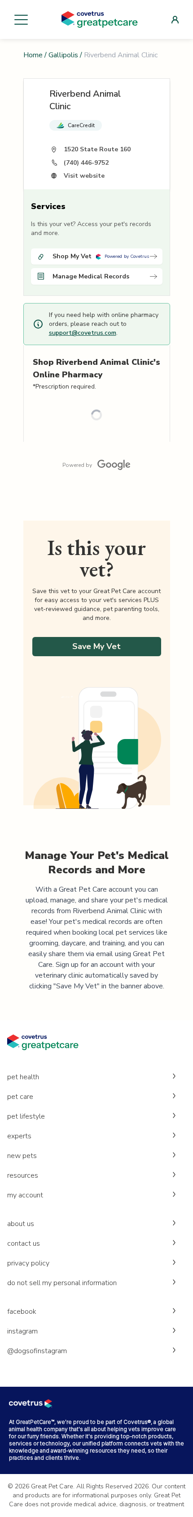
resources (22, 1175)
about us (20, 1224)
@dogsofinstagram (37, 1351)
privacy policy (28, 1263)
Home (33, 55)
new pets (22, 1156)
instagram (22, 1331)
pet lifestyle (26, 1116)
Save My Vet (96, 646)
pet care (20, 1097)
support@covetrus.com (82, 333)
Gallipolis (63, 55)
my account (25, 1195)
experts (19, 1136)
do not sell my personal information (62, 1283)
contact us (23, 1243)
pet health (23, 1077)
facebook (21, 1311)
